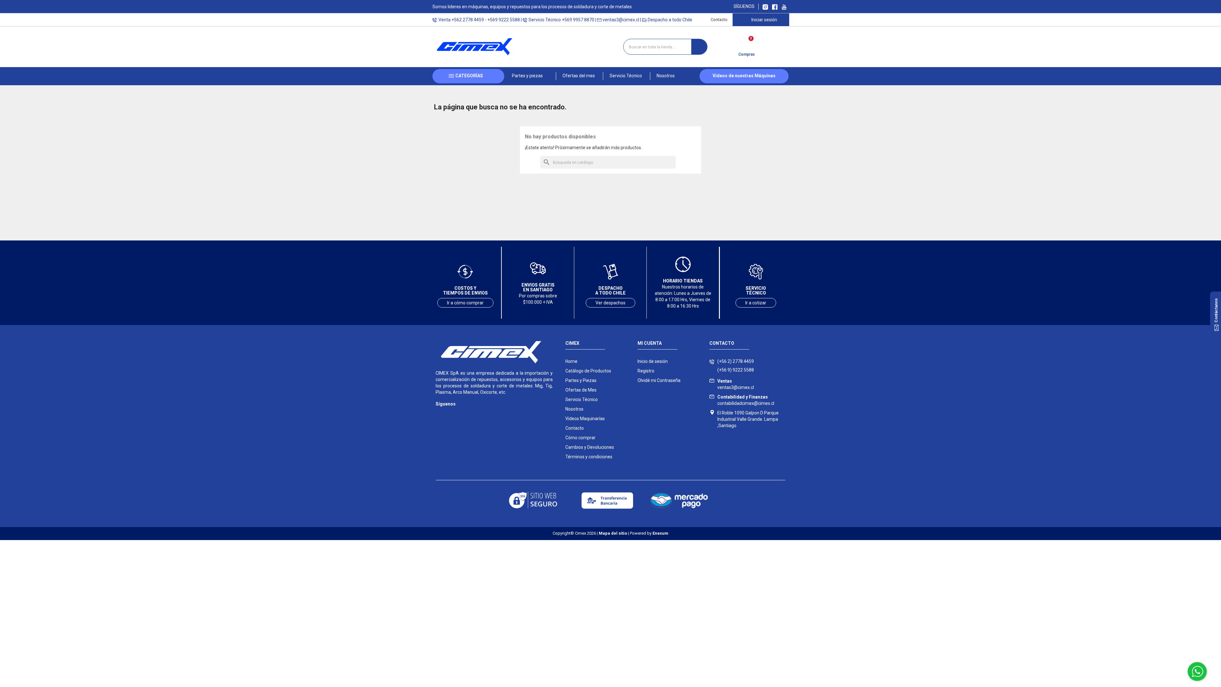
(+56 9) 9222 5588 (735, 369)
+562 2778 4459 (468, 19)
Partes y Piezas (581, 380)
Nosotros (574, 409)
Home (571, 361)
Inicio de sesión (653, 361)
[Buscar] (699, 46)
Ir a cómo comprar (465, 302)
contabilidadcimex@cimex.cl (745, 400)
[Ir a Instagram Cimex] (765, 6)
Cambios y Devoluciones (589, 447)
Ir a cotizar (755, 302)
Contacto (719, 19)
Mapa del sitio (613, 533)
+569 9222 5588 (503, 19)
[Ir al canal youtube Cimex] (784, 6)
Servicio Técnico (581, 399)
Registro (646, 370)
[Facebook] (452, 413)
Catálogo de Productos (588, 370)
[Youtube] (465, 413)
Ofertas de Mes (581, 389)
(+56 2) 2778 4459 (735, 361)
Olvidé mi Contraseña (659, 380)
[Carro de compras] (746, 44)
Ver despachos (610, 302)
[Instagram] (440, 413)
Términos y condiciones (588, 456)
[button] (530, 76)
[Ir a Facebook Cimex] (775, 6)
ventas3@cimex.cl (621, 19)
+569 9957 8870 (578, 19)
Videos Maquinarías (585, 418)
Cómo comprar (580, 437)
